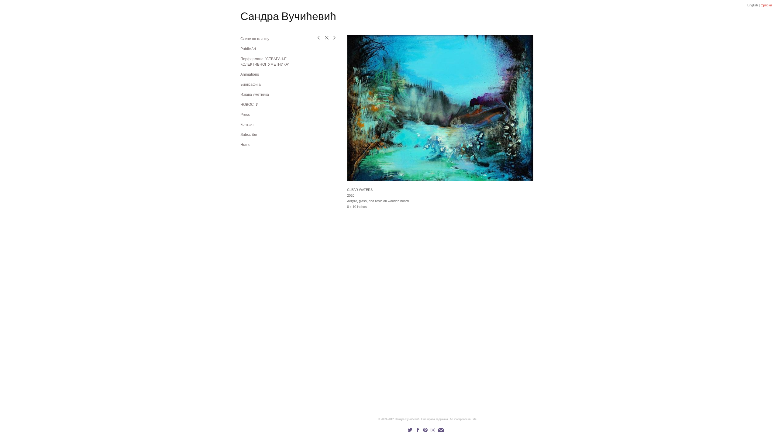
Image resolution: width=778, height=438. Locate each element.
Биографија (250, 84)
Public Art (248, 49)
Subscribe (248, 135)
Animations (249, 74)
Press (245, 114)
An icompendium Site (463, 419)
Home (245, 145)
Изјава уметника (254, 94)
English (752, 5)
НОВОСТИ (249, 104)
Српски (766, 5)
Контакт (247, 124)
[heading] (255, 17)
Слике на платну (254, 39)
